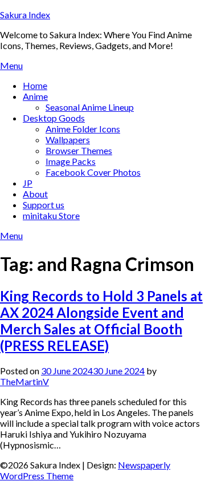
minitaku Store (51, 215)
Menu (11, 65)
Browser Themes (79, 150)
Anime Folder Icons (83, 128)
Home (35, 85)
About (35, 193)
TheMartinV (24, 381)
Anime (35, 96)
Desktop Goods (54, 117)
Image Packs (71, 161)
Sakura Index (25, 14)
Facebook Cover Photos (93, 172)
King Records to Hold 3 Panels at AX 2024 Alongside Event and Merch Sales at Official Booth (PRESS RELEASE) (101, 321)
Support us (43, 204)
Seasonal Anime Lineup (90, 107)
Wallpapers (68, 139)
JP (27, 182)
